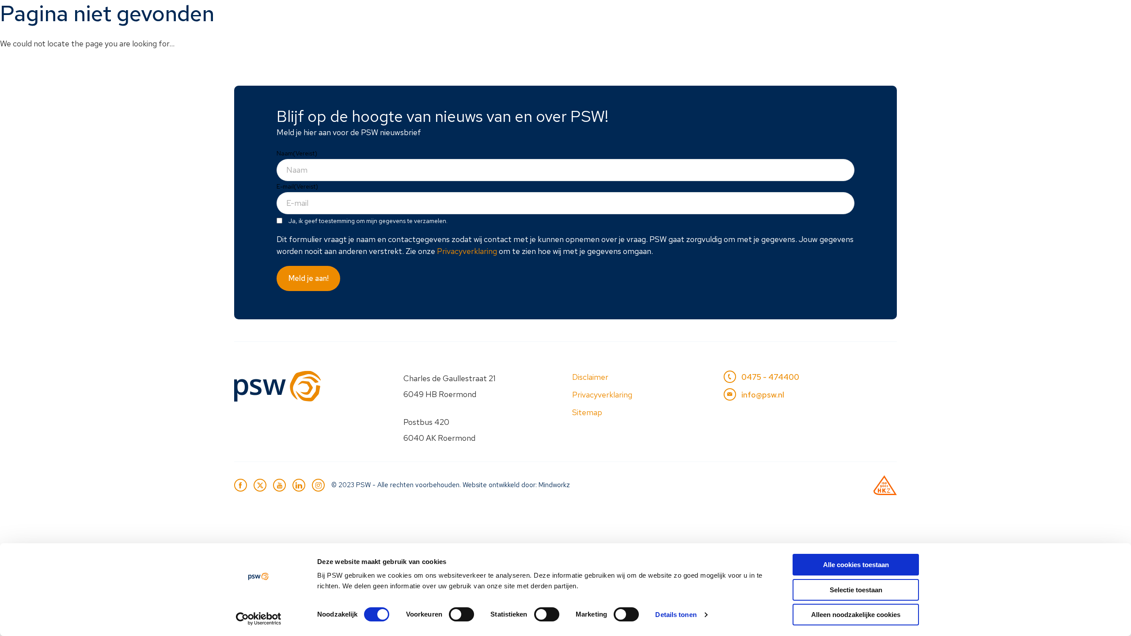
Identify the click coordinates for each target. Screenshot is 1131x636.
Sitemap (587, 412)
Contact (871, 16)
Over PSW (814, 16)
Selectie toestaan (856, 590)
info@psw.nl (762, 395)
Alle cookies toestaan (856, 564)
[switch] (461, 614)
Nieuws (761, 16)
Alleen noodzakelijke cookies (855, 614)
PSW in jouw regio (692, 16)
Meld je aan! (308, 278)
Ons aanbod (613, 16)
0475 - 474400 (770, 377)
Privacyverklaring (467, 251)
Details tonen (675, 614)
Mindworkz (554, 485)
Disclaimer (590, 377)
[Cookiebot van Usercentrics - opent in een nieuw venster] (258, 618)
